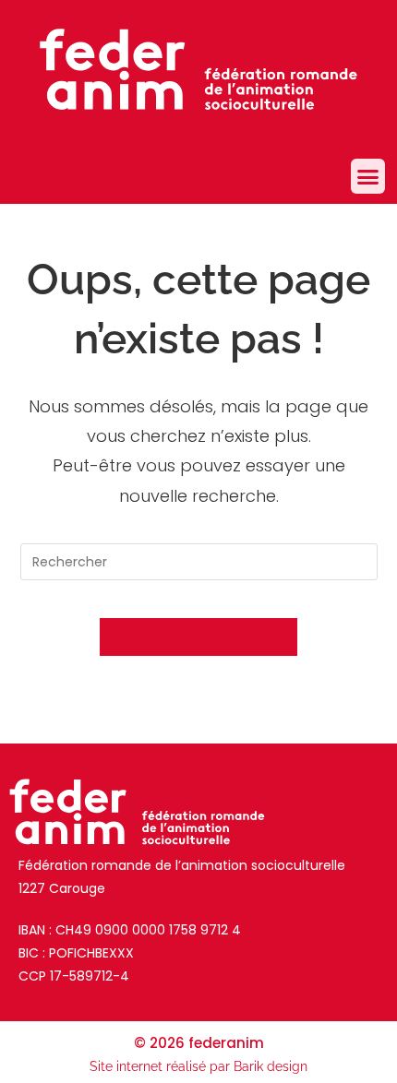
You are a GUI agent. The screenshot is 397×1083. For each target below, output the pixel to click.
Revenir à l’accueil (198, 637)
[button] (368, 176)
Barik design (270, 1066)
